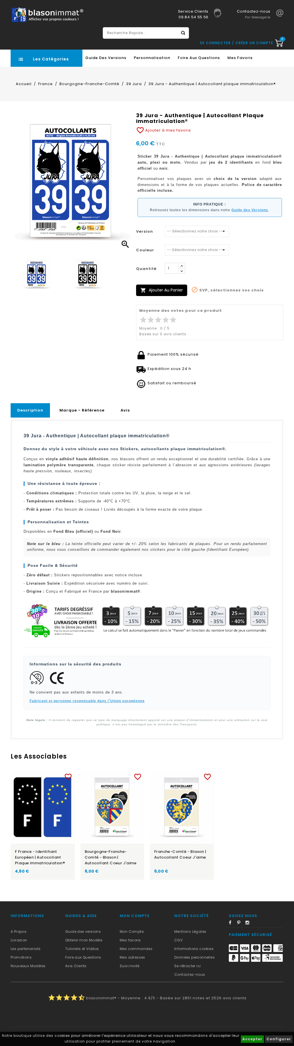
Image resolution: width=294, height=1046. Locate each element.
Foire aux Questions (199, 57)
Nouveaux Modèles (28, 965)
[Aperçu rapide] (48, 776)
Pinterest (241, 923)
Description (30, 410)
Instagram (249, 923)
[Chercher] (183, 33)
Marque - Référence (82, 410)
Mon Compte (132, 931)
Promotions (21, 957)
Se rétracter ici (187, 965)
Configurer (278, 1039)
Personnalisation (152, 57)
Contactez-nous (189, 974)
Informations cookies (194, 948)
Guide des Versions (105, 57)
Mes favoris (240, 57)
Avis (125, 410)
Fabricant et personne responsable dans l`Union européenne (87, 701)
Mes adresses (132, 957)
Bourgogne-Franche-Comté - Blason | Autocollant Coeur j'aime (111, 857)
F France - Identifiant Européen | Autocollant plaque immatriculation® (40, 857)
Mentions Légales (190, 931)
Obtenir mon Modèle (83, 940)
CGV (178, 940)
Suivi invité (130, 965)
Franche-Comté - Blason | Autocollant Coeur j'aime (180, 854)
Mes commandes (136, 948)
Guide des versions (83, 931)
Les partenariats (25, 948)
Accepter (252, 1039)
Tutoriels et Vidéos (82, 948)
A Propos (18, 931)
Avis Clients (76, 965)
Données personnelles (194, 957)
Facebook (232, 923)
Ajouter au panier (161, 290)
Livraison (19, 940)
